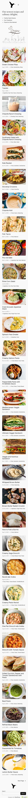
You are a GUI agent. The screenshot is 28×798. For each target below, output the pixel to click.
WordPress (17, 797)
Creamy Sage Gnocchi (11, 553)
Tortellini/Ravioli (20, 581)
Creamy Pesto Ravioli (10, 602)
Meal (15, 142)
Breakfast (14, 337)
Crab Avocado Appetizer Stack (11, 308)
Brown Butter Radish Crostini (13, 506)
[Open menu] (18, 5)
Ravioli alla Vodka (9, 577)
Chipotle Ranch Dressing (11, 114)
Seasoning (19, 92)
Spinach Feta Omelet (10, 334)
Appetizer (5, 92)
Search (3, 791)
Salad (18, 142)
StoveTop (16, 189)
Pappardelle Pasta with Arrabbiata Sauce (11, 383)
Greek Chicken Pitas (10, 65)
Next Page (22, 780)
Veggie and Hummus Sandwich (10, 458)
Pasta (22, 360)
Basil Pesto (6, 701)
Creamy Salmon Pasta (10, 358)
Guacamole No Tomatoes (12, 748)
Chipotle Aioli (7, 210)
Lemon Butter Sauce (10, 772)
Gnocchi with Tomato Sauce (13, 650)
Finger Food (14, 313)
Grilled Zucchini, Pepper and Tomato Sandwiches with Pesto (13, 675)
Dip (9, 92)
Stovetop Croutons (9, 187)
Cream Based (15, 360)
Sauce (14, 92)
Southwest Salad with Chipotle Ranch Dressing (11, 138)
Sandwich (16, 165)
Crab (9, 313)
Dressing (13, 116)
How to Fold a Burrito (10, 530)
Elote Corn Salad (8, 281)
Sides (17, 286)
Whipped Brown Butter (11, 482)
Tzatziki (5, 88)
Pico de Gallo (7, 258)
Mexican (16, 236)
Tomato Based (20, 386)
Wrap (21, 67)
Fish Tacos (6, 234)
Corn (9, 286)
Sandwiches (17, 67)
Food (12, 67)
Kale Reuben (7, 163)
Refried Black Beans (10, 725)
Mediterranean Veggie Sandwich (10, 408)
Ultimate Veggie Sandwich (12, 433)
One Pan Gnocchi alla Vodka (13, 626)
